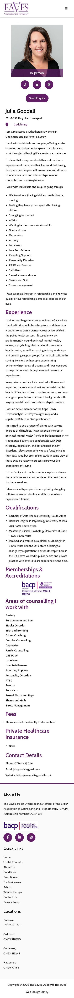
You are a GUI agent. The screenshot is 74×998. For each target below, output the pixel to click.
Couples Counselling (18, 640)
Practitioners (10, 877)
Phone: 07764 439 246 (19, 763)
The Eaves (36, 984)
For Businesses (12, 882)
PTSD (9, 680)
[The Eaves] (16, 8)
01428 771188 (11, 967)
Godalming (20, 124)
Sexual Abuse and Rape (20, 695)
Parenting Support (17, 670)
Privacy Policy (11, 902)
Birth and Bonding (17, 630)
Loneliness (12, 660)
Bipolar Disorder (15, 625)
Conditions (9, 872)
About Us (9, 867)
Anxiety (10, 615)
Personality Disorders (18, 675)
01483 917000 (12, 939)
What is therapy (12, 892)
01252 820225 (12, 925)
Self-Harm (12, 690)
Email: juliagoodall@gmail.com (23, 769)
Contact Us (10, 897)
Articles (7, 887)
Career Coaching (16, 635)
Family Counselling (17, 650)
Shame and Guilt (16, 700)
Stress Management (18, 705)
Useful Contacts (13, 862)
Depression (12, 645)
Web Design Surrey (37, 991)
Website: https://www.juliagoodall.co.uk (28, 775)
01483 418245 (11, 953)
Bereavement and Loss (20, 620)
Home (7, 857)
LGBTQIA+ (12, 655)
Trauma (10, 685)
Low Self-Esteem (16, 665)
